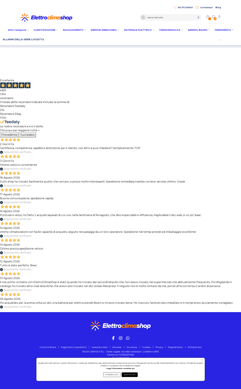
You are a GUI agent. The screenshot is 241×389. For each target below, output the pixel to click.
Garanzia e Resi (99, 347)
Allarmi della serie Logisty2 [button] (23, 39)
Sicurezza (132, 347)
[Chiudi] (220, 39)
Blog (218, 7)
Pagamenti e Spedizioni (74, 347)
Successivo (27, 134)
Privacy (159, 347)
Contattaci (206, 7)
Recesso (117, 347)
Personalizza (111, 375)
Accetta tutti (130, 375)
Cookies (146, 347)
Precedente (9, 134)
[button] (202, 360)
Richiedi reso (195, 347)
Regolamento (175, 347)
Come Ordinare (48, 347)
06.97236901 (185, 7)
